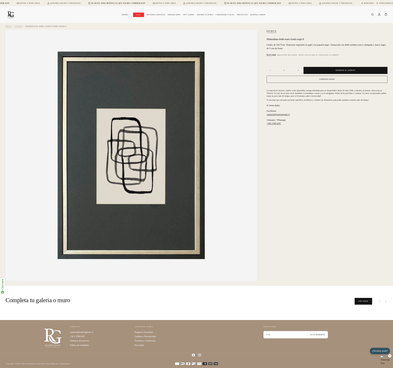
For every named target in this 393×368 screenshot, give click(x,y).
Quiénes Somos (257, 14)
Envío (301, 55)
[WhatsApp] (385, 360)
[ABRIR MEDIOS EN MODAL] (252, 276)
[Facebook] (193, 355)
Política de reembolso (79, 345)
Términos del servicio (79, 341)
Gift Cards (188, 14)
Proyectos (242, 14)
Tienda (125, 14)
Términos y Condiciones (145, 341)
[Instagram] (199, 355)
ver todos (363, 301)
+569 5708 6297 (274, 123)
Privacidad (139, 345)
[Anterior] (379, 301)
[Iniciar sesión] (379, 14)
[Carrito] (385, 14)
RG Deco (271, 31)
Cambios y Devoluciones (145, 336)
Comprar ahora (327, 79)
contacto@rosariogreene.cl (278, 114)
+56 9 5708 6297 (77, 336)
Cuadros (18, 26)
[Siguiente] (385, 301)
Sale (138, 14)
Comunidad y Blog (225, 14)
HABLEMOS (369, 3)
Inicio (8, 26)
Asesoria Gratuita (155, 14)
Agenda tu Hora (205, 14)
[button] (372, 14)
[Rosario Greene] (53, 338)
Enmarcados (174, 14)
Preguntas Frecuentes (143, 332)
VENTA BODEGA (386, 3)
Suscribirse (317, 335)
